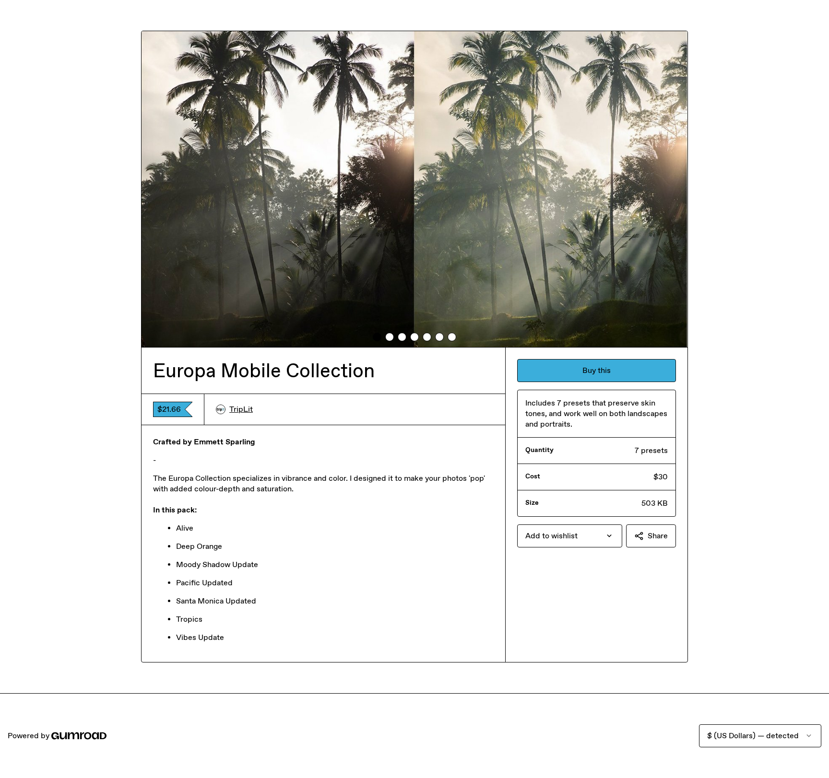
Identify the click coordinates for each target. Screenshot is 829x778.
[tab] (377, 337)
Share (658, 535)
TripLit (241, 409)
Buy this (596, 370)
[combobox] (569, 535)
